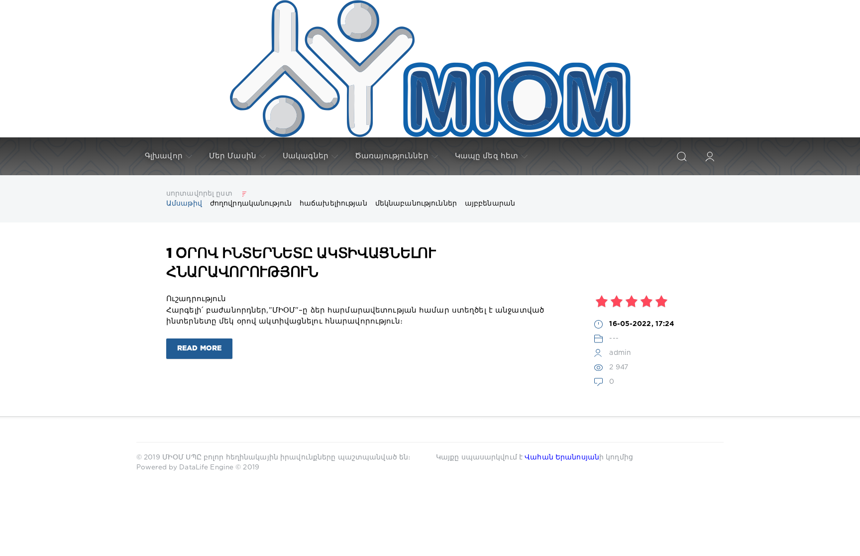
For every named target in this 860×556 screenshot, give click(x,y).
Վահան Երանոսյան (562, 457)
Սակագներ (305, 156)
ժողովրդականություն (251, 204)
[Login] (710, 156)
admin (620, 353)
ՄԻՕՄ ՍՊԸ (183, 457)
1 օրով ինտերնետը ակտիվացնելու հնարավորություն (301, 263)
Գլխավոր (164, 156)
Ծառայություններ (392, 156)
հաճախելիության (333, 204)
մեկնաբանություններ (416, 204)
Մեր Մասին (232, 156)
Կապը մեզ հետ (486, 156)
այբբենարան (490, 204)
